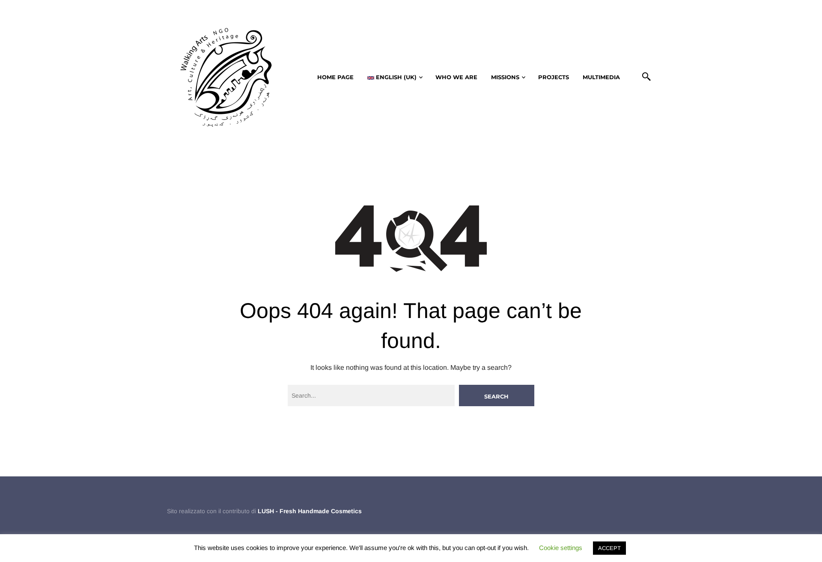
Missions (505, 77)
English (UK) (395, 77)
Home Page (335, 77)
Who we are (456, 77)
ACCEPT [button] (609, 548)
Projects (553, 77)
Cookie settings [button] (560, 547)
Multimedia (601, 77)
